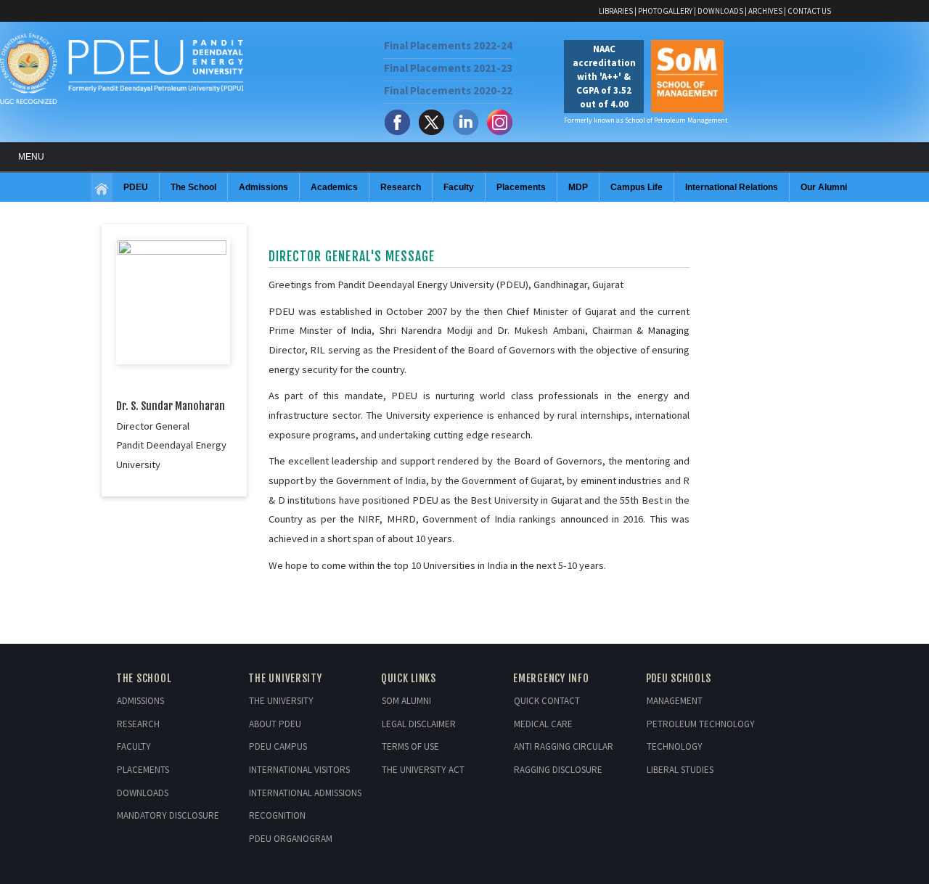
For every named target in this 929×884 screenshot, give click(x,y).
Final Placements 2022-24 (448, 45)
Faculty (134, 746)
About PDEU (275, 724)
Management (675, 701)
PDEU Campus (278, 746)
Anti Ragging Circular (563, 746)
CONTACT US (809, 11)
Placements (143, 770)
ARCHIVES (765, 11)
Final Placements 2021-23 (448, 68)
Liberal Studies (680, 770)
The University (281, 701)
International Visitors (299, 770)
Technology (675, 746)
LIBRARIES (616, 11)
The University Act (423, 770)
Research (138, 724)
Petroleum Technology (701, 724)
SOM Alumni (406, 701)
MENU (31, 157)
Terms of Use (410, 746)
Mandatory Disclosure (168, 815)
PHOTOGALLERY (665, 11)
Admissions (140, 701)
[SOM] (101, 189)
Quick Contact (547, 701)
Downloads (142, 793)
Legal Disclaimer (419, 724)
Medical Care (543, 724)
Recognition (277, 815)
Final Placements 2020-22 (448, 90)
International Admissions (305, 793)
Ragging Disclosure (558, 770)
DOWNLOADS (720, 11)
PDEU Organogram (290, 838)
